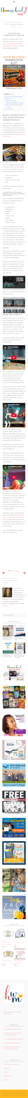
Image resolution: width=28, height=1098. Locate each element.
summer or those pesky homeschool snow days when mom (13, 517)
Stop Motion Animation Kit (15, 43)
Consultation (7, 1076)
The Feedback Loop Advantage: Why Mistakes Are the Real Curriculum (8, 655)
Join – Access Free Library (11, 1064)
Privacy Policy (7, 1014)
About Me (6, 1068)
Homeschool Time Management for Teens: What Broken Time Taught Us (8, 638)
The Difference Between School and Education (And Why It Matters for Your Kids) (19, 655)
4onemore (14, 11)
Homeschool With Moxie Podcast (12, 1029)
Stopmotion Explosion (12, 46)
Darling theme (15, 1092)
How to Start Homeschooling (12, 1043)
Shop (5, 1080)
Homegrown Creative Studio (19, 1095)
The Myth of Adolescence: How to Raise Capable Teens (19, 638)
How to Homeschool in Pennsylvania (13, 1039)
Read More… (5, 605)
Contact (6, 1072)
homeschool (12, 580)
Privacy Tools (15, 1012)
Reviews (6, 582)
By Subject (5, 578)
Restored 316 (23, 1092)
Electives (11, 578)
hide (12, 94)
